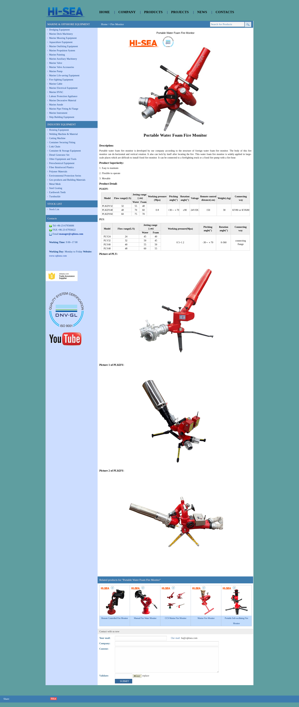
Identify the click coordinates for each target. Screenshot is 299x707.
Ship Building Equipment (61, 117)
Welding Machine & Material (63, 134)
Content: (104, 649)
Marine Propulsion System (62, 50)
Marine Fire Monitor (206, 618)
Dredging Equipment (59, 29)
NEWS (202, 12)
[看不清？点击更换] (137, 676)
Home (104, 24)
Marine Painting (57, 54)
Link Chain (54, 146)
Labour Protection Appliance (63, 96)
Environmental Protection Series (65, 175)
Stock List (54, 209)
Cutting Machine (57, 138)
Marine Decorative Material (62, 100)
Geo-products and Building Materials (67, 180)
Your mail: (105, 638)
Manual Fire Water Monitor (145, 618)
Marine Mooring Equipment (63, 38)
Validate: (104, 675)
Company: (104, 643)
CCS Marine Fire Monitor (175, 618)
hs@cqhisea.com (189, 638)
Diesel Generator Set (59, 155)
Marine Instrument (58, 113)
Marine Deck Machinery (61, 34)
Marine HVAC (56, 92)
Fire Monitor (117, 24)
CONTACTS (225, 12)
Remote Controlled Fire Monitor (114, 618)
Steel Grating (55, 188)
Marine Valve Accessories (61, 67)
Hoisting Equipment (59, 130)
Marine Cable (55, 84)
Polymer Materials (58, 171)
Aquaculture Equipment (61, 42)
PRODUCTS (153, 12)
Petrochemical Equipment (61, 163)
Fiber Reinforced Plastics (61, 167)
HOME (104, 12)
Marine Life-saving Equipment (64, 75)
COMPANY (127, 12)
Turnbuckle (54, 196)
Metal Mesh (55, 184)
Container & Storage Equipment (65, 150)
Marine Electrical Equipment (63, 88)
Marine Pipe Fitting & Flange (63, 108)
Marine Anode (56, 104)
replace (145, 675)
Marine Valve (55, 63)
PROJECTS (180, 12)
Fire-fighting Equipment (61, 79)
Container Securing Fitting (62, 142)
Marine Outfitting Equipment (63, 46)
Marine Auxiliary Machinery (63, 59)
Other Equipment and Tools (62, 159)
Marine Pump (55, 71)
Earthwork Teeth (57, 192)
